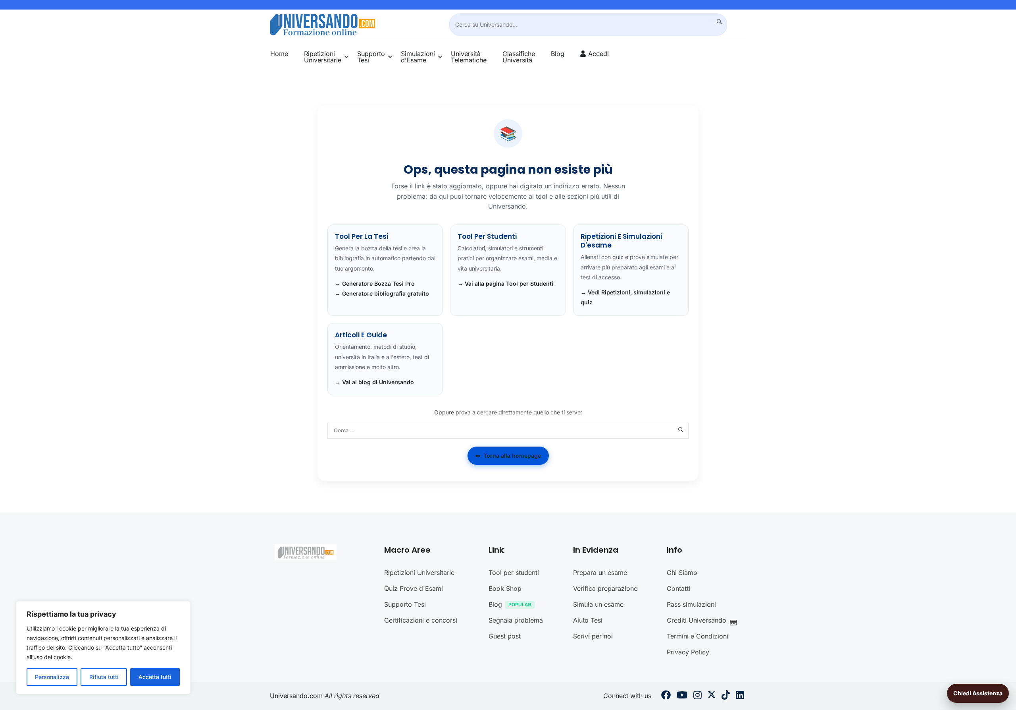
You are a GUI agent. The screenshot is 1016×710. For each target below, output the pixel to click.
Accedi (598, 54)
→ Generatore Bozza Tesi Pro (375, 283)
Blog (557, 54)
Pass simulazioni (691, 604)
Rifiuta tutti (104, 676)
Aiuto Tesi (587, 620)
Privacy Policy (688, 652)
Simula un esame (598, 604)
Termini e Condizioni (697, 636)
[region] (103, 647)
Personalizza (52, 676)
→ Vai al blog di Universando (374, 382)
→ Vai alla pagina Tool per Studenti (505, 283)
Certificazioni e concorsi (420, 620)
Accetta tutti (155, 676)
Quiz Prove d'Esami (413, 588)
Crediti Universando (696, 620)
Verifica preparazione (605, 588)
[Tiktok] (726, 696)
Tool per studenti (514, 573)
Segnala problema (516, 620)
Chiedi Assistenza (978, 693)
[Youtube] (682, 696)
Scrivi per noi (593, 636)
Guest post (505, 636)
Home (279, 54)
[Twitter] (712, 696)
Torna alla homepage (508, 455)
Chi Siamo (682, 573)
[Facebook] (666, 696)
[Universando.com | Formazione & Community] (322, 24)
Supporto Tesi (371, 57)
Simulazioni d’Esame (418, 57)
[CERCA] (716, 22)
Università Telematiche (469, 57)
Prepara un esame (600, 573)
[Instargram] (697, 696)
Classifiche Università (518, 57)
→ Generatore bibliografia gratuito (382, 293)
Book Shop (505, 588)
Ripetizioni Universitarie (322, 57)
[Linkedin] (740, 696)
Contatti (678, 588)
